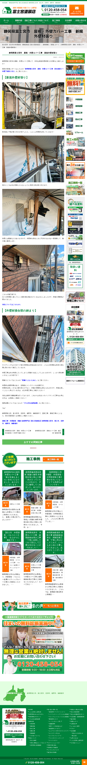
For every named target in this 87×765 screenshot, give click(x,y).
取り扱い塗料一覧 (53, 709)
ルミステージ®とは (54, 733)
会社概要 (68, 21)
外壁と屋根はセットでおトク (38, 743)
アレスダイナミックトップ (56, 738)
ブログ (73, 728)
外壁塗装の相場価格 (35, 745)
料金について (43, 21)
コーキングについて (53, 750)
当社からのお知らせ (77, 733)
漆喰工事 (32, 731)
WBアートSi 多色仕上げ (55, 726)
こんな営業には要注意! (77, 740)
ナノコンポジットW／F (55, 721)
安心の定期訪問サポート (77, 714)
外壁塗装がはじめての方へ (36, 714)
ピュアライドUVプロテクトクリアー (59, 731)
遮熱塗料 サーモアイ (54, 728)
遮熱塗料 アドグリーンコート (57, 712)
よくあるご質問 (75, 726)
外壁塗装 (32, 723)
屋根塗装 (32, 726)
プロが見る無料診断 (34, 719)
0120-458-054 (76, 336)
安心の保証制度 (75, 712)
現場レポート (74, 721)
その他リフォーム (35, 735)
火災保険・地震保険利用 (77, 716)
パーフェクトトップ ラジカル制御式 (59, 714)
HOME (6, 21)
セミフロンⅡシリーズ (55, 735)
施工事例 (56, 21)
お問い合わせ (81, 21)
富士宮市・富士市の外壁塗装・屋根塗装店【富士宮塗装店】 (38, 758)
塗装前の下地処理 (53, 747)
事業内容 (18, 21)
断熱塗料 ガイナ (53, 719)
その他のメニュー (76, 743)
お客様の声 (74, 723)
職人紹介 (74, 735)
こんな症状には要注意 (35, 712)
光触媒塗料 (52, 723)
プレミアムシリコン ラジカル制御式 (59, 716)
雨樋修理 (32, 733)
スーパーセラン (53, 740)
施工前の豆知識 (52, 752)
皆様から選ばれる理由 (77, 709)
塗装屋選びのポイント (35, 716)
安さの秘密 (33, 740)
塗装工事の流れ (31, 21)
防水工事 (32, 728)
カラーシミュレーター (54, 743)
